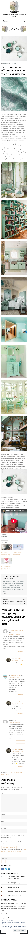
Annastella (6, 63)
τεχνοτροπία (17, 587)
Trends (11, 578)
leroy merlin (16, 581)
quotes (21, 581)
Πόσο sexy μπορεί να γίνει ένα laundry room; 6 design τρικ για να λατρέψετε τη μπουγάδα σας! (13, 908)
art (3, 576)
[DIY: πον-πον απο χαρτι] (3, 887)
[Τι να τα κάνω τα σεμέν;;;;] (3, 895)
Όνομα (3, 814)
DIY (11, 581)
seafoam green (7, 583)
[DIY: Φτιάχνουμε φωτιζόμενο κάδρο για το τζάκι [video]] (6, 547)
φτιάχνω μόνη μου (13, 589)
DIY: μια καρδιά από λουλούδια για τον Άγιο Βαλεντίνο (6, 568)
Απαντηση (21, 651)
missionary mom (16, 675)
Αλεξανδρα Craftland (17, 630)
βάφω (13, 583)
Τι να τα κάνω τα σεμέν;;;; (14, 895)
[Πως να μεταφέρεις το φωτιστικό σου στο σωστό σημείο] (3, 876)
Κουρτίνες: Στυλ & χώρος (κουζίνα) (17, 891)
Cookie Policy (10, 927)
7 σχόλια (5, 593)
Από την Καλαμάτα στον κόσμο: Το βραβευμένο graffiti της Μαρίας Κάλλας (13, 918)
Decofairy (14, 12)
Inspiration (5, 578)
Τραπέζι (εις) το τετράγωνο (15, 883)
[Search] (25, 21)
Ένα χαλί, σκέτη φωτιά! (7, 914)
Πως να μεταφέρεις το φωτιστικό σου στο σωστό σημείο (16, 877)
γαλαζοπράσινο (18, 583)
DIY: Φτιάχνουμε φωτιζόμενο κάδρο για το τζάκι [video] (6, 554)
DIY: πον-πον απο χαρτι (14, 887)
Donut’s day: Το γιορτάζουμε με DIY (17, 553)
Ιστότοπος (4, 828)
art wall (8, 581)
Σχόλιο (3, 793)
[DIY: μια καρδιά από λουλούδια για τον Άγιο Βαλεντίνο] (6, 560)
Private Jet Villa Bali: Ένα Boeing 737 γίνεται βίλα (13, 903)
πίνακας (8, 587)
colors (6, 576)
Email (3, 821)
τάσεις (12, 587)
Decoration (16, 576)
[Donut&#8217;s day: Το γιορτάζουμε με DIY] (18, 547)
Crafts (11, 576)
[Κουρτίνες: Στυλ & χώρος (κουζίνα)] (3, 891)
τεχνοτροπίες (6, 589)
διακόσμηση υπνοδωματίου (9, 585)
